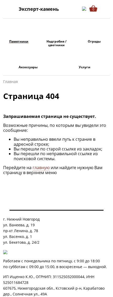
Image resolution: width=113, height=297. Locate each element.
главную (41, 167)
